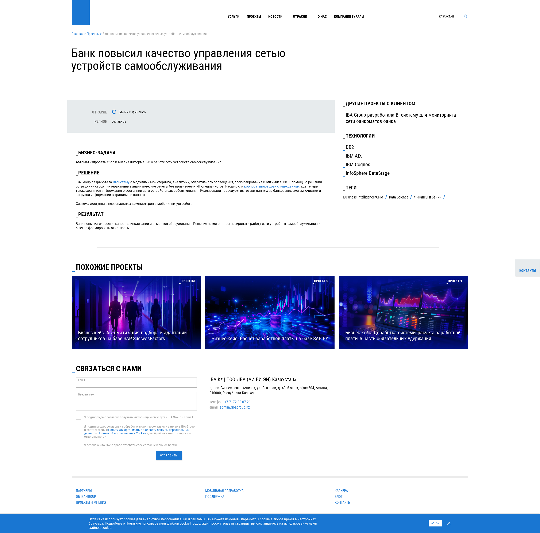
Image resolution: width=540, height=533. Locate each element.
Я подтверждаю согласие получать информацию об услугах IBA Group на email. (139, 417)
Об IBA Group (86, 496)
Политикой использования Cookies (122, 433)
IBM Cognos (358, 164)
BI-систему (121, 182)
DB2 (350, 147)
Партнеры (84, 490)
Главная (78, 34)
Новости (275, 16)
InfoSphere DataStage (368, 173)
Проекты (254, 16)
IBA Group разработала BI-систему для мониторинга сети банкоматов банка (401, 117)
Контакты (343, 502)
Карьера (341, 490)
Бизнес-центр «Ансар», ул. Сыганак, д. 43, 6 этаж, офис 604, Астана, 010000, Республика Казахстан (268, 390)
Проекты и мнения (91, 502)
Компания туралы (349, 16)
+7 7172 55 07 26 (237, 401)
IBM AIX (354, 155)
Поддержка (214, 496)
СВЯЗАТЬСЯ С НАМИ (109, 368)
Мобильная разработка (224, 490)
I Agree (435, 523)
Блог (339, 496)
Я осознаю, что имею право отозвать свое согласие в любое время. (131, 445)
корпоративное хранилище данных (272, 186)
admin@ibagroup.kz (235, 407)
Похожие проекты (109, 267)
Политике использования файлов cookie (157, 523)
